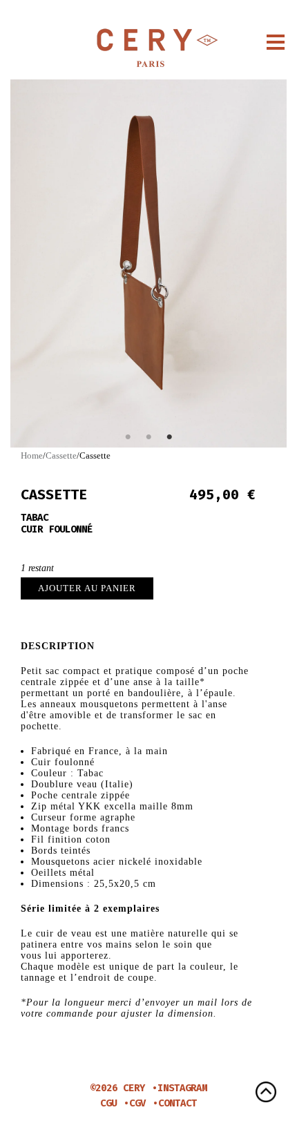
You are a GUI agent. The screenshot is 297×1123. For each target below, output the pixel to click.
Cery (148, 48)
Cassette (61, 455)
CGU (108, 1103)
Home (32, 455)
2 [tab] (148, 437)
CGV (137, 1103)
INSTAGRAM (182, 1088)
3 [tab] (169, 437)
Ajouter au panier (87, 588)
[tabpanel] (148, 263)
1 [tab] (128, 437)
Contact (177, 1103)
